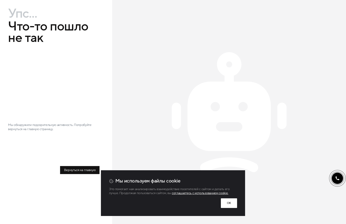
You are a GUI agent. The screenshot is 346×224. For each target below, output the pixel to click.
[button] (337, 178)
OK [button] (229, 203)
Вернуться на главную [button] (80, 170)
